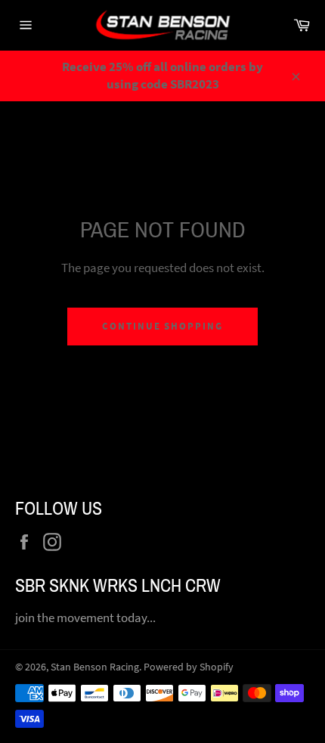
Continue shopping (162, 326)
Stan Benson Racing (95, 667)
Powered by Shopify (189, 667)
